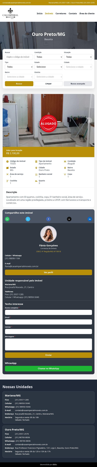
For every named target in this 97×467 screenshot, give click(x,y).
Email (8, 317)
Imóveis (49, 13)
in (90, 219)
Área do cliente (86, 13)
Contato (73, 13)
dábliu (55, 464)
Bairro (7, 72)
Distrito (37, 72)
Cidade (66, 62)
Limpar (48, 83)
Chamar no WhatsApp (48, 368)
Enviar (48, 355)
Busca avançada (78, 84)
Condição (37, 52)
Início (40, 13)
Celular (8, 327)
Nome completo (12, 308)
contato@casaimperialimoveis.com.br (17, 3)
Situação (67, 52)
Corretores (61, 13)
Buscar (7, 52)
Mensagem (10, 336)
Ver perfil (48, 272)
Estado (37, 62)
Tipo (6, 62)
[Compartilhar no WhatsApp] (7, 219)
